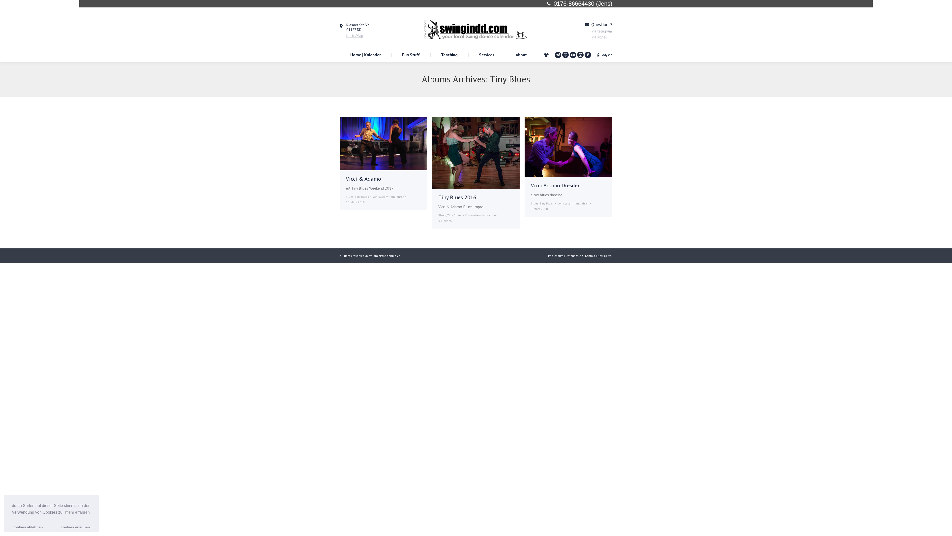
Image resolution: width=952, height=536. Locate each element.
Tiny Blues (362, 197)
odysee (607, 55)
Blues (350, 197)
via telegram (602, 31)
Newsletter (604, 256)
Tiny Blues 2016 (457, 197)
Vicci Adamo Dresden (556, 185)
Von (388, 197)
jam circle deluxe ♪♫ (387, 256)
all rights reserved (352, 256)
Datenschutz (574, 256)
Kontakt (590, 256)
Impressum (556, 256)
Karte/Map (354, 35)
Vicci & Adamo (363, 178)
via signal (599, 37)
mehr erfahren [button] (77, 512)
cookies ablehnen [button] (28, 527)
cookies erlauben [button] (75, 527)
